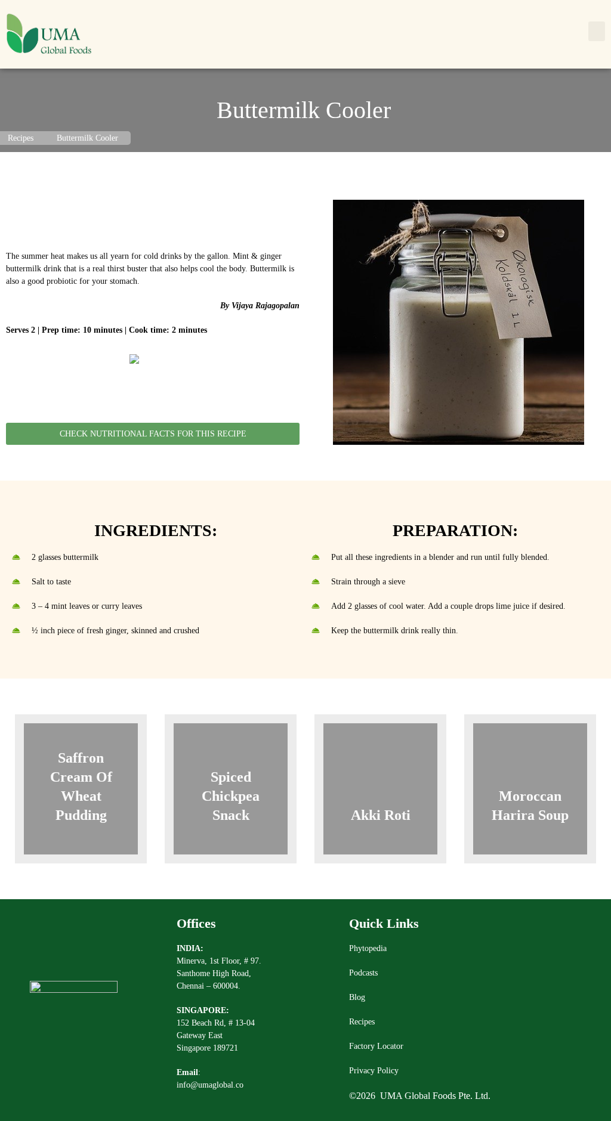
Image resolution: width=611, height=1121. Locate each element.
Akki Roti (381, 815)
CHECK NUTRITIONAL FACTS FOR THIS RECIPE (153, 433)
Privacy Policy (374, 1070)
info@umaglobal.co (210, 1084)
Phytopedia (368, 948)
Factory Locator (376, 1046)
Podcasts (363, 972)
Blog (357, 997)
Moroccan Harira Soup (530, 805)
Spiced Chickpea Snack (231, 796)
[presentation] (26, 798)
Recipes (362, 1021)
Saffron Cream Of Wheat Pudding (81, 786)
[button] (596, 31)
